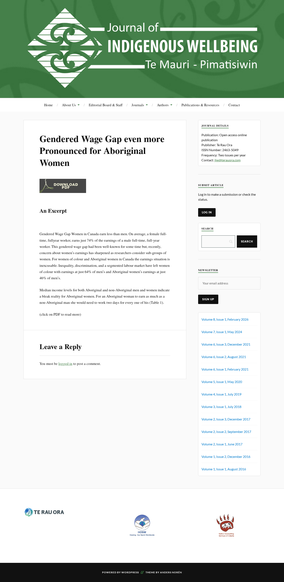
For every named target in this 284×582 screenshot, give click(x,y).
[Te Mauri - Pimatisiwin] (142, 85)
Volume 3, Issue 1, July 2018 (221, 407)
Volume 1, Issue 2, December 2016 (225, 456)
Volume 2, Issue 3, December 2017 (225, 419)
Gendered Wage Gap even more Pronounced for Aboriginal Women (102, 150)
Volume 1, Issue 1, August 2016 (223, 469)
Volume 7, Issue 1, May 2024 (221, 332)
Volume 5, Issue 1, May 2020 (221, 382)
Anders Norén (171, 572)
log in (207, 212)
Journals (138, 105)
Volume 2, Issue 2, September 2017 (226, 432)
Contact (234, 105)
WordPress (130, 572)
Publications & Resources (200, 105)
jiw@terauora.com (228, 160)
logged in (65, 363)
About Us (69, 105)
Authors (163, 105)
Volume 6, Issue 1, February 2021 (224, 369)
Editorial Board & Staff (105, 105)
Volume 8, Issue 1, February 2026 (224, 319)
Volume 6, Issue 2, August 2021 (223, 357)
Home (48, 105)
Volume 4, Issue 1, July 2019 (221, 394)
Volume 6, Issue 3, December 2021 (225, 344)
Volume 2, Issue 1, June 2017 (221, 444)
